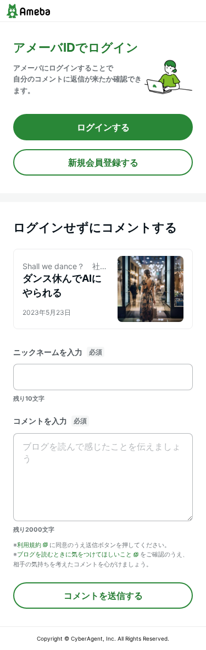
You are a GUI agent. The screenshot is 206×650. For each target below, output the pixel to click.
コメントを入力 (40, 420)
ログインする (103, 127)
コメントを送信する (103, 595)
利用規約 (29, 545)
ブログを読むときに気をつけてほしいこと (74, 554)
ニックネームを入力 (47, 352)
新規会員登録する (103, 162)
